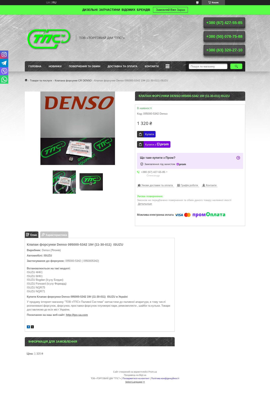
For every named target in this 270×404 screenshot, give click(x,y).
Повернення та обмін (84, 66)
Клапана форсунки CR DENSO (73, 80)
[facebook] (28, 327)
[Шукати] (236, 66)
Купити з (150, 144)
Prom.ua (152, 372)
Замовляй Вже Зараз (170, 9)
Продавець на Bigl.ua (135, 375)
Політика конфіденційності (165, 378)
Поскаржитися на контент (136, 378)
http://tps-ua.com (77, 314)
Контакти (152, 66)
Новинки (55, 66)
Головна (34, 66)
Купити (149, 134)
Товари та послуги (41, 80)
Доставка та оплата (122, 66)
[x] (32, 327)
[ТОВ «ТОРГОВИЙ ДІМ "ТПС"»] (49, 38)
